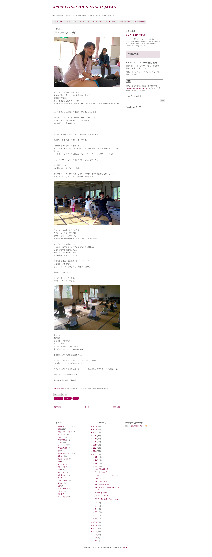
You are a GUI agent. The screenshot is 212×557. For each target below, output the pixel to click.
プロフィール (63, 480)
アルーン (58, 398)
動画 (59, 451)
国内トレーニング (64, 426)
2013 (95, 531)
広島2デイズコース (101, 496)
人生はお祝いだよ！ (101, 481)
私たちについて (126, 22)
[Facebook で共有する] (63, 394)
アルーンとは (84, 22)
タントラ (61, 494)
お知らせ (58, 22)
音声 (59, 486)
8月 (96, 503)
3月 (96, 512)
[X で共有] (60, 394)
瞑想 (59, 429)
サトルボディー (63, 497)
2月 (96, 515)
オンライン (62, 445)
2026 (95, 426)
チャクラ (61, 478)
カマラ (67, 398)
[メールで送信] (54, 394)
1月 (96, 518)
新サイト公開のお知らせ (136, 35)
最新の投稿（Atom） (138, 426)
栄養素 (60, 483)
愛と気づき (62, 434)
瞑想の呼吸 (62, 440)
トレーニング (97, 22)
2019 (95, 448)
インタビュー (63, 475)
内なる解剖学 (63, 448)
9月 (96, 466)
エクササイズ (63, 464)
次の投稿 (57, 407)
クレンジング (63, 467)
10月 (97, 463)
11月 (97, 460)
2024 (95, 432)
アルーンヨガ (99, 478)
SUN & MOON (63, 489)
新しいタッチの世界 (101, 484)
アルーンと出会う (100, 472)
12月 (97, 457)
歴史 (59, 461)
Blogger (124, 547)
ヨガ (75, 398)
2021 (95, 442)
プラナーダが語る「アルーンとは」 (107, 499)
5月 (96, 506)
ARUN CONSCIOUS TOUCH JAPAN (84, 7)
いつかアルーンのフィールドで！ (106, 475)
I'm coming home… (101, 493)
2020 (95, 445)
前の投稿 (116, 407)
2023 (95, 436)
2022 (95, 439)
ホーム (87, 407)
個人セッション (111, 22)
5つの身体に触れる (101, 469)
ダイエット (62, 472)
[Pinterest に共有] (66, 394)
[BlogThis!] (57, 394)
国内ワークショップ (65, 432)
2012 (95, 535)
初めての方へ (71, 22)
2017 (95, 454)
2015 (95, 525)
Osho (60, 442)
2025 (95, 429)
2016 (95, 522)
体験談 (60, 456)
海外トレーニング (64, 453)
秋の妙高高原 (59, 388)
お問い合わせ (140, 22)
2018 (95, 451)
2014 (95, 528)
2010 (95, 538)
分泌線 (60, 491)
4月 (96, 509)
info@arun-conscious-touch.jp (136, 88)
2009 (95, 541)
